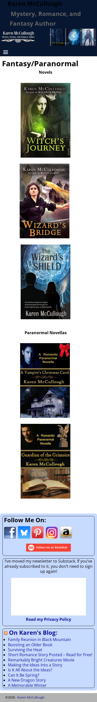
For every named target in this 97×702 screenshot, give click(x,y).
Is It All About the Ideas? (30, 670)
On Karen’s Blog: (33, 632)
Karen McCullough (31, 697)
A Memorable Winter (27, 685)
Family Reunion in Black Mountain (39, 639)
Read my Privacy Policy (48, 619)
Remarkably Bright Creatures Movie (41, 660)
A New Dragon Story (27, 680)
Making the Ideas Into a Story (35, 665)
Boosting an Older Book (30, 644)
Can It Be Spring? (23, 675)
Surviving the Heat (25, 649)
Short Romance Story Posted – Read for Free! (50, 654)
